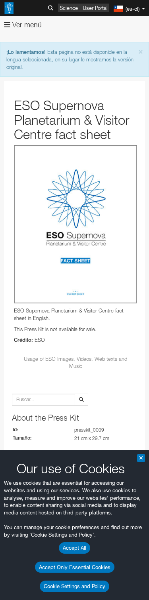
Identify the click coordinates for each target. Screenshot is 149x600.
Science (69, 8)
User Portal (95, 8)
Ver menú (26, 25)
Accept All (74, 548)
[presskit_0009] (75, 224)
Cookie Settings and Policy (74, 586)
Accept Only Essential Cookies (74, 567)
